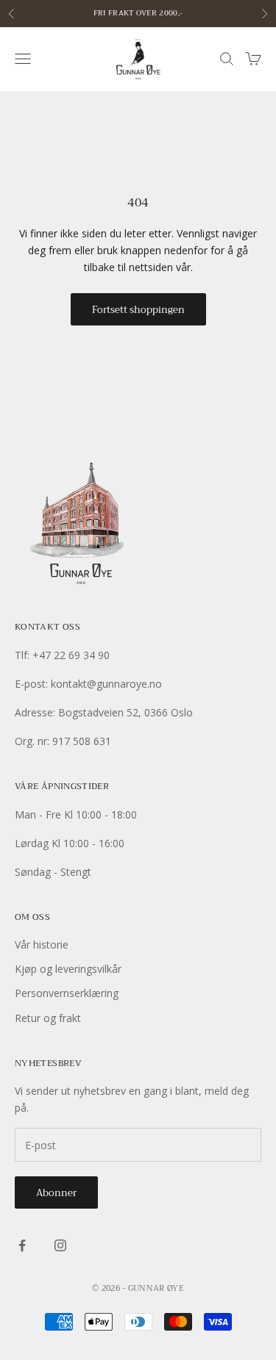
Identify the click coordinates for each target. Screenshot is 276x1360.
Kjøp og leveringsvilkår (68, 969)
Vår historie (41, 944)
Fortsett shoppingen (138, 309)
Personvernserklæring (66, 993)
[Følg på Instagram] (60, 1245)
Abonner (56, 1192)
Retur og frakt (48, 1018)
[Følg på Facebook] (22, 1245)
